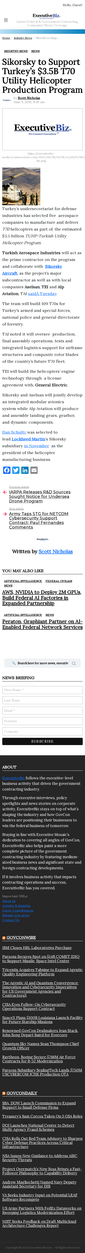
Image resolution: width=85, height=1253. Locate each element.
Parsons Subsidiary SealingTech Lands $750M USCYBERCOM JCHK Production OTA (42, 1072)
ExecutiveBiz (13, 778)
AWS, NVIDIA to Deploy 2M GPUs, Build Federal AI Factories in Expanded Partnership (41, 597)
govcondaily (22, 1093)
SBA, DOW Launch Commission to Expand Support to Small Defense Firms (39, 1105)
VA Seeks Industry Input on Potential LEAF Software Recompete (40, 1197)
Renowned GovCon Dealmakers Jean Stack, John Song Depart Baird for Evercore (40, 1033)
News (8, 585)
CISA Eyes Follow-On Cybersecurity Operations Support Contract (34, 1006)
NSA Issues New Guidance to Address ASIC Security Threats (39, 1158)
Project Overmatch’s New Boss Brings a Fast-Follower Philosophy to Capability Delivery (42, 1171)
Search (73, 664)
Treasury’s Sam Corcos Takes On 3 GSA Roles (42, 1116)
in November (36, 445)
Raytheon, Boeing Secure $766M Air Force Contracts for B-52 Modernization (38, 1059)
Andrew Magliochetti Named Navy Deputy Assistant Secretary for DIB (39, 1184)
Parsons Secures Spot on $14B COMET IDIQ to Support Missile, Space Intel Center (40, 959)
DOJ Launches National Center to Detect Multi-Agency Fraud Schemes (38, 1127)
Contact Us (10, 920)
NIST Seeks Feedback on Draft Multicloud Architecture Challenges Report (39, 1223)
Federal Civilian (59, 581)
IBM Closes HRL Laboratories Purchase (37, 948)
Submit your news (15, 915)
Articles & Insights (16, 906)
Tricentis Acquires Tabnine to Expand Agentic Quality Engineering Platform (42, 972)
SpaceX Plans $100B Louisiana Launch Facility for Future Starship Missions (42, 1020)
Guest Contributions (18, 910)
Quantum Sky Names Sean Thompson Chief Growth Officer (40, 1046)
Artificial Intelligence (23, 581)
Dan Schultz (14, 432)
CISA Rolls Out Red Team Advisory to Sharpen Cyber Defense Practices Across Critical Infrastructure (42, 1142)
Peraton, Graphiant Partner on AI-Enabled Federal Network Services (42, 624)
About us (9, 901)
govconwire (21, 937)
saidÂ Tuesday (42, 293)
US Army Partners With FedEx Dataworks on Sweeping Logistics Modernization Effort (41, 1210)
